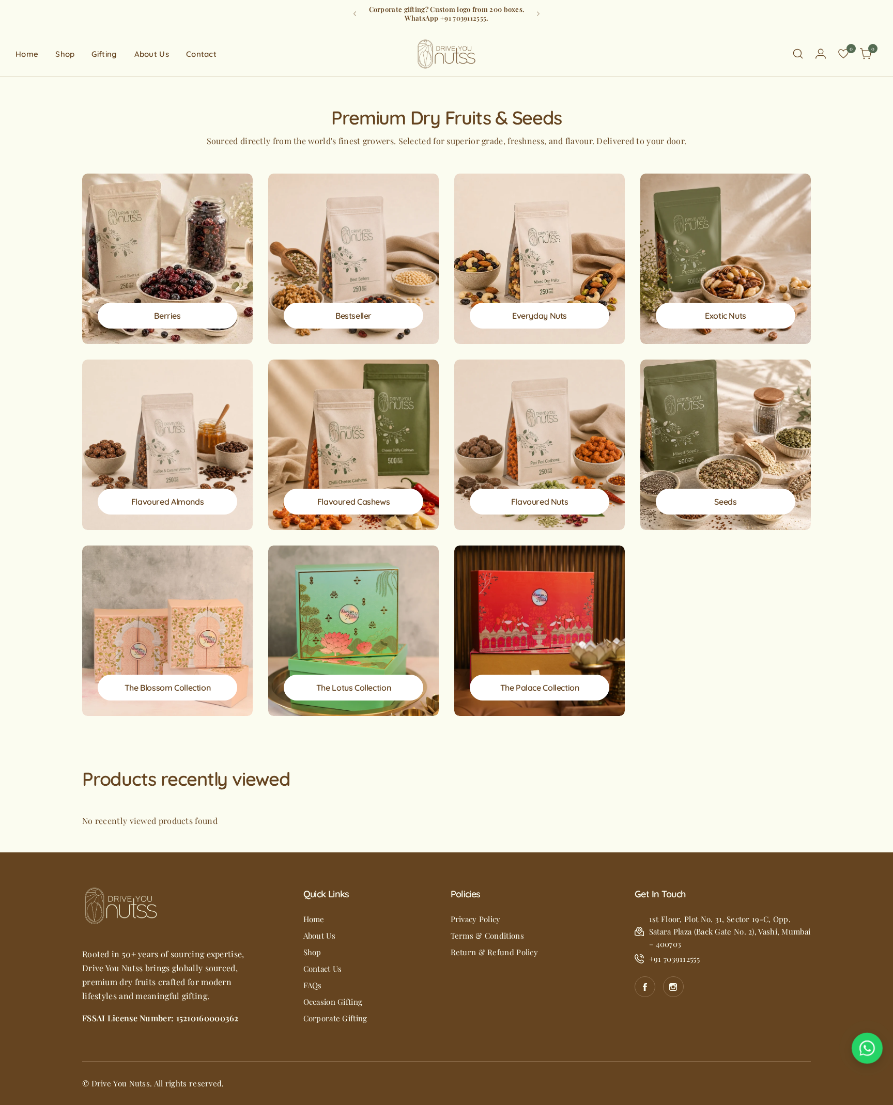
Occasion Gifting (333, 1002)
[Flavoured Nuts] (539, 445)
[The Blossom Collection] (167, 631)
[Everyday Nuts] (539, 259)
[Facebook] (645, 986)
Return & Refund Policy (494, 952)
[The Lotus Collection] (353, 631)
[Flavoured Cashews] (353, 445)
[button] (354, 13)
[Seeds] (725, 445)
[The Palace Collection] (539, 631)
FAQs (312, 985)
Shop (312, 952)
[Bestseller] (353, 259)
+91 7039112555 (674, 959)
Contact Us (322, 968)
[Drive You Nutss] (446, 54)
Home (314, 919)
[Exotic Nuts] (725, 259)
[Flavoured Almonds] (167, 445)
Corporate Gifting (335, 1018)
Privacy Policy (476, 919)
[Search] (798, 53)
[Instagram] (673, 986)
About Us (319, 935)
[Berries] (167, 259)
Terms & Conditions (487, 935)
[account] (820, 53)
